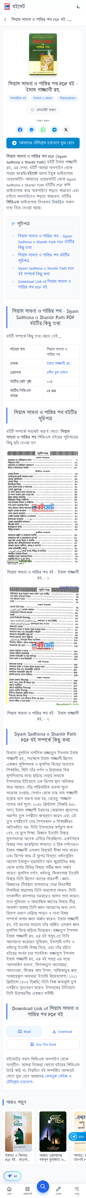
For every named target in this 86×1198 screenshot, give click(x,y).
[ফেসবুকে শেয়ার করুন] (20, 129)
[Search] (43, 1186)
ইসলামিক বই (18, 98)
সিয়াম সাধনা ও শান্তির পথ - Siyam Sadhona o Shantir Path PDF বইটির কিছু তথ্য (46, 241)
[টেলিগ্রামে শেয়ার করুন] (54, 129)
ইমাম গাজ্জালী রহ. (59, 363)
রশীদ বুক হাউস (57, 372)
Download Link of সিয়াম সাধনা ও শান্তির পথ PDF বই (44, 284)
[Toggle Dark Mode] (78, 7)
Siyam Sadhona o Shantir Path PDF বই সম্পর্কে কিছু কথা (46, 271)
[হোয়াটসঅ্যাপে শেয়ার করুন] (43, 129)
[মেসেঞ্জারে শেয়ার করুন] (31, 129)
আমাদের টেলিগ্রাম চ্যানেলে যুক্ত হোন (46, 143)
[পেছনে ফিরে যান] (5, 19)
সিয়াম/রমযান (68, 98)
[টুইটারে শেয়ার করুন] (66, 129)
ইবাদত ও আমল (43, 98)
